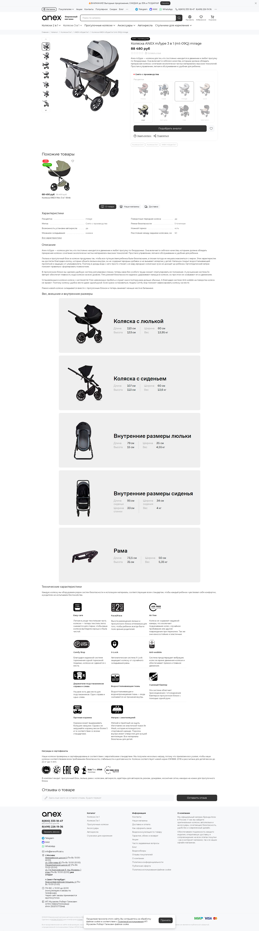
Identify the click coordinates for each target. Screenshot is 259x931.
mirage (184, 99)
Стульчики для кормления (172, 25)
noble (164, 99)
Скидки (113, 9)
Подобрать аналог (170, 128)
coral (205, 99)
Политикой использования (131, 921)
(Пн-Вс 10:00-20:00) (63, 862)
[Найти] (179, 18)
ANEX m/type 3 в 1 (81, 32)
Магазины (50, 9)
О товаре (109, 206)
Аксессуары (125, 25)
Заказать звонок (51, 832)
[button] (53, 76)
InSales (80, 919)
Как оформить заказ (141, 828)
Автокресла (145, 25)
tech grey (163, 120)
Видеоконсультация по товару (147, 832)
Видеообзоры (139, 851)
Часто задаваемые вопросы (145, 843)
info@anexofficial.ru (54, 851)
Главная (45, 32)
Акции (79, 9)
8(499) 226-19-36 (204, 9)
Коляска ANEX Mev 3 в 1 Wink (56, 198)
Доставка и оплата (141, 824)
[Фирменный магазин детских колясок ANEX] (52, 17)
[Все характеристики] (52, 238)
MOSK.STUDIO (57, 919)
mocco (143, 99)
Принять (166, 920)
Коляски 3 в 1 (71, 25)
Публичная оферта (141, 866)
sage (143, 120)
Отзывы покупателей (142, 854)
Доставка (153, 206)
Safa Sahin (205, 120)
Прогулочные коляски (98, 25)
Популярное (102, 9)
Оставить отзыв (197, 797)
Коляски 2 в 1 (50, 25)
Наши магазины (131, 206)
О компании (138, 858)
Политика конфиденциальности (147, 862)
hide (184, 120)
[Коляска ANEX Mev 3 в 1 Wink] (58, 175)
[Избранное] (211, 128)
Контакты (88, 9)
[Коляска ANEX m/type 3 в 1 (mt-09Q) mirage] (89, 75)
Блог (121, 9)
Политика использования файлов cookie (151, 869)
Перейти (165, 3)
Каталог (54, 32)
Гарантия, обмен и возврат (145, 836)
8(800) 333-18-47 (186, 9)
